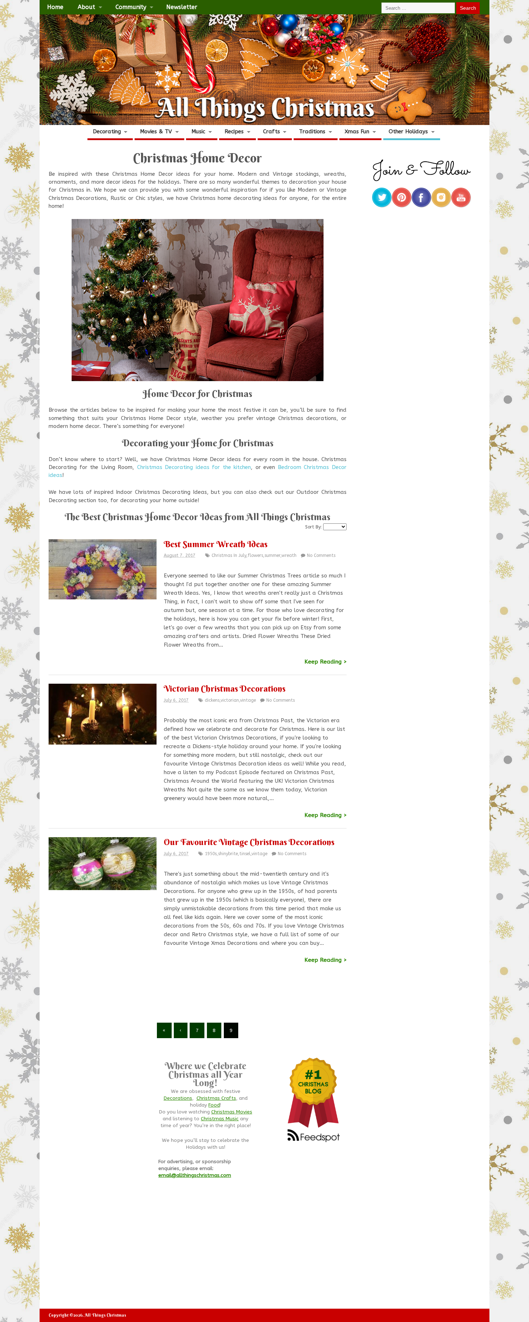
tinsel (244, 853)
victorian (230, 700)
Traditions (312, 131)
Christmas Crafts (216, 1098)
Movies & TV (156, 131)
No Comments (321, 555)
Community (131, 7)
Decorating (107, 131)
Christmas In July (229, 555)
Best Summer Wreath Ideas (215, 544)
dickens (212, 700)
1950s (211, 853)
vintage (248, 700)
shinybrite (228, 853)
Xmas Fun (357, 131)
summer (272, 555)
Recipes (234, 131)
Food (214, 1105)
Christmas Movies (231, 1112)
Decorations (178, 1098)
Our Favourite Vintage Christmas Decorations (249, 841)
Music (198, 131)
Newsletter (181, 7)
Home (55, 7)
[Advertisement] (198, 998)
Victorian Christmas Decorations (224, 688)
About (86, 7)
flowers (255, 555)
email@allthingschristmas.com (194, 1175)
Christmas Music (220, 1119)
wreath (289, 555)
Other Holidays (408, 131)
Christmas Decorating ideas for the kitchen (194, 467)
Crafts (271, 131)
